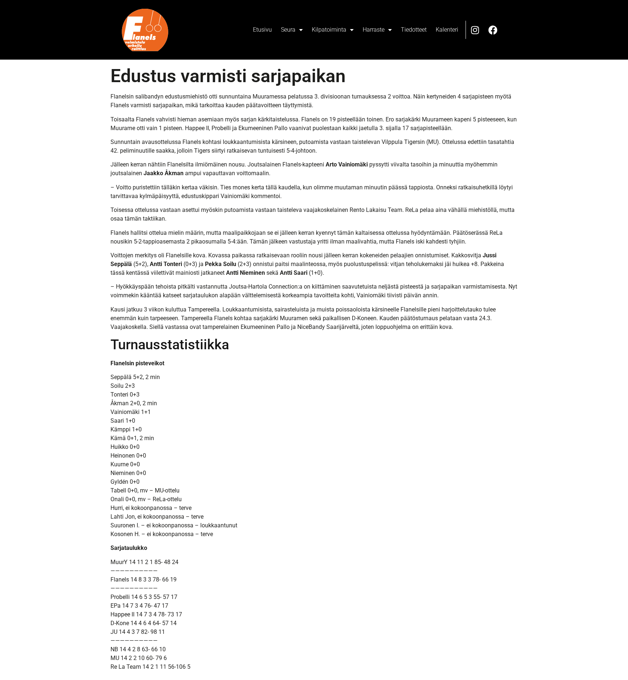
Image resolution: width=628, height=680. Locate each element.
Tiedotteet (414, 29)
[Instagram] (475, 30)
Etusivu (262, 29)
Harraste (374, 29)
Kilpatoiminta (329, 29)
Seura (288, 29)
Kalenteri (447, 29)
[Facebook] (493, 30)
